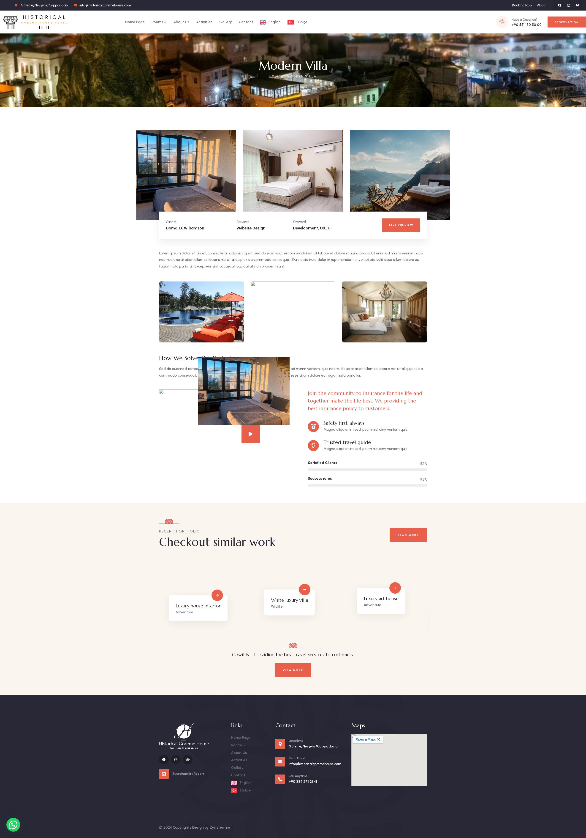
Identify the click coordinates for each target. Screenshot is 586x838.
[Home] (35, 22)
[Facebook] (559, 5)
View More (293, 670)
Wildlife (277, 606)
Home (275, 76)
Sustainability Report (188, 774)
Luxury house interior (198, 606)
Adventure (184, 612)
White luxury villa (289, 600)
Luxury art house (381, 598)
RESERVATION (567, 22)
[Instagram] (568, 5)
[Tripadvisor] (577, 5)
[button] (446, 178)
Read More (408, 535)
